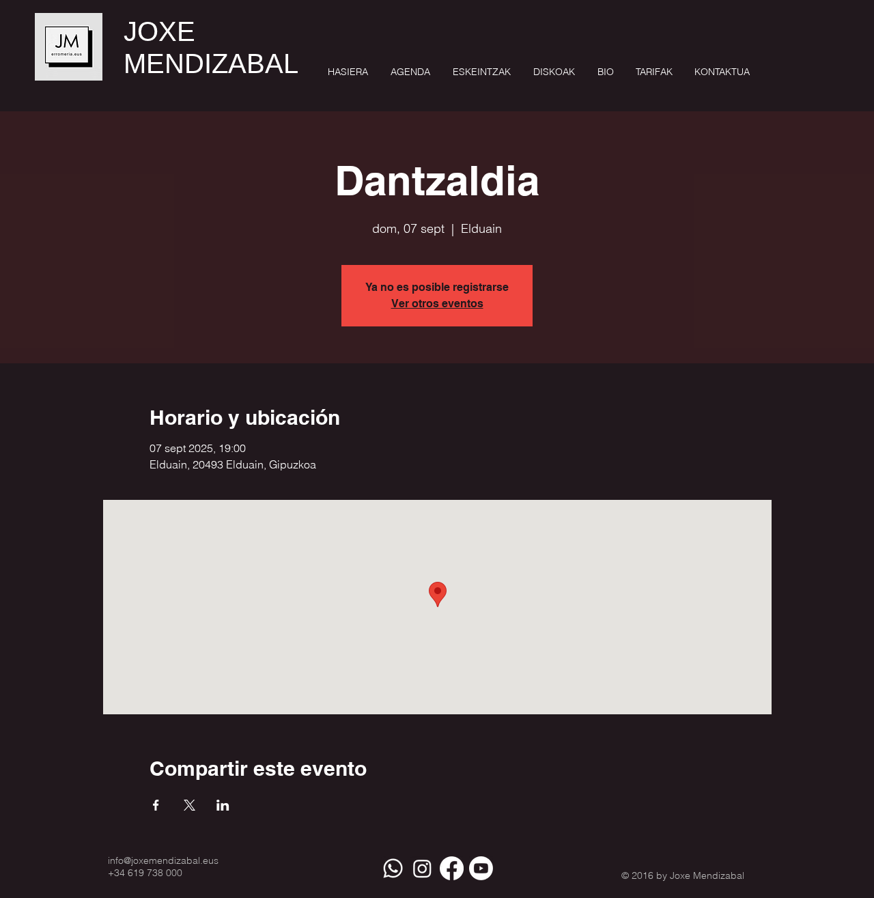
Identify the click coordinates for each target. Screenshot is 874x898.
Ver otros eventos (437, 303)
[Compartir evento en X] (189, 805)
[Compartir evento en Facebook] (156, 805)
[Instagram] (422, 868)
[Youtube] (481, 868)
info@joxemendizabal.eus (163, 860)
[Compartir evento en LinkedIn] (222, 805)
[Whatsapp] (393, 868)
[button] (480, 72)
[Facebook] (452, 868)
